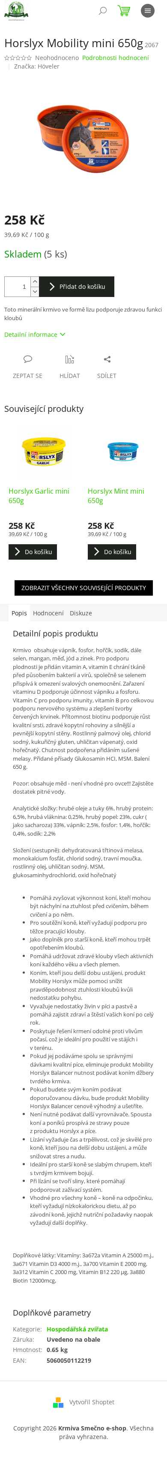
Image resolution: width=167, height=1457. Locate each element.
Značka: (37, 66)
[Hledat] (102, 10)
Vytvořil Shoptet (91, 1402)
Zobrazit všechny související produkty (83, 588)
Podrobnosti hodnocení (115, 58)
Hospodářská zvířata (77, 1329)
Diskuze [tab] (81, 613)
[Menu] (147, 10)
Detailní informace (30, 334)
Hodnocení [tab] (48, 613)
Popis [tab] (19, 613)
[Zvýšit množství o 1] (34, 282)
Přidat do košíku (82, 286)
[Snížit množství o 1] (34, 292)
